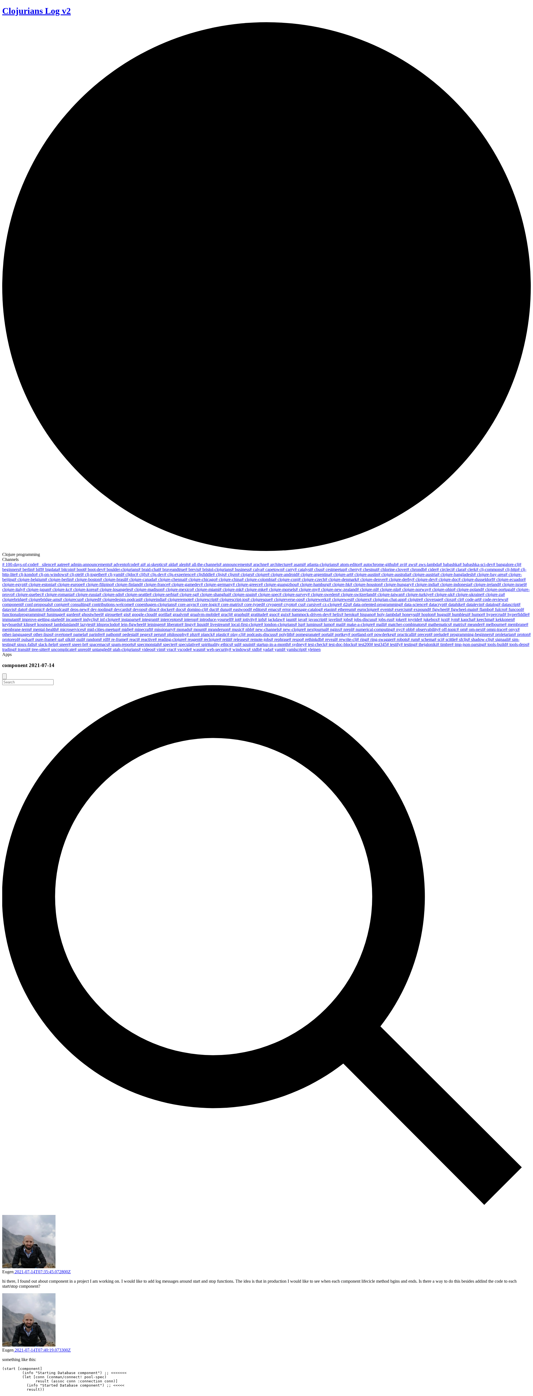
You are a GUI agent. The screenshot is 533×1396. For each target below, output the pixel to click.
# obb (408, 629)
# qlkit (67, 639)
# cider (431, 569)
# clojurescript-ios (231, 599)
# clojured (90, 599)
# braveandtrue (172, 569)
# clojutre (412, 599)
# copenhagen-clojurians (153, 604)
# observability (425, 629)
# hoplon (426, 614)
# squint (246, 644)
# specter (167, 644)
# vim (158, 649)
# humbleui (458, 614)
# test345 (379, 644)
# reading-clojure (169, 639)
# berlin (25, 569)
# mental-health (43, 629)
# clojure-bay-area (489, 574)
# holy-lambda (386, 614)
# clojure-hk (339, 584)
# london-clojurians (278, 624)
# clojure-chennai (170, 579)
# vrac (168, 649)
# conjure (59, 604)
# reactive (146, 639)
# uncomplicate (61, 649)
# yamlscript (294, 649)
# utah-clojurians (124, 649)
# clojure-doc (446, 579)
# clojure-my (307, 589)
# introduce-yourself (214, 619)
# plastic (220, 634)
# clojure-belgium (29, 579)
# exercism (400, 609)
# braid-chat (148, 569)
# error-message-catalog (300, 609)
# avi (400, 564)
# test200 (363, 644)
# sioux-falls (24, 644)
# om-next (474, 629)
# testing (408, 644)
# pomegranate (305, 634)
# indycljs (88, 619)
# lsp (299, 624)
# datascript (508, 604)
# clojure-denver (371, 579)
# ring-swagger (380, 639)
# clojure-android (282, 574)
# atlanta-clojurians (320, 564)
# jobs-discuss (363, 619)
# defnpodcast (54, 609)
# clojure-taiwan (388, 594)
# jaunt (289, 619)
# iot (235, 619)
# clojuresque (259, 599)
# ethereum (344, 609)
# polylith (284, 634)
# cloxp (447, 599)
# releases (238, 639)
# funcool (513, 609)
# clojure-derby (399, 579)
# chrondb (416, 569)
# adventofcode (123, 564)
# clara (458, 569)
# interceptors (169, 619)
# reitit (224, 639)
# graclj (224, 614)
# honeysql (408, 614)
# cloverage (431, 599)
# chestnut (368, 569)
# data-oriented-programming (375, 604)
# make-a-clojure (358, 624)
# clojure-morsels (281, 589)
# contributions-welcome (110, 604)
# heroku (349, 614)
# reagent (192, 639)
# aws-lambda (427, 564)
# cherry (352, 569)
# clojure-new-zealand (337, 589)
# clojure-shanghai (213, 594)
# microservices (70, 629)
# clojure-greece (247, 584)
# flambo (484, 609)
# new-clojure (292, 629)
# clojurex (360, 599)
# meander (473, 624)
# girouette (111, 614)
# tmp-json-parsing (467, 644)
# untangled (99, 649)
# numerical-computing (372, 629)
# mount (197, 629)
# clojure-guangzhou (279, 584)
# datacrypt (435, 604)
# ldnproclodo (105, 624)
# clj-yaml (113, 574)
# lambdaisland (64, 624)
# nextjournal (315, 629)
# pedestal (128, 634)
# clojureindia (152, 599)
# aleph (182, 564)
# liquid (200, 624)
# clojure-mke (254, 589)
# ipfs (260, 619)
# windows (238, 649)
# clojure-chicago (200, 579)
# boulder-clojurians (120, 569)
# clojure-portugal (497, 589)
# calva (256, 569)
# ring (362, 639)
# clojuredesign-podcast (119, 599)
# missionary (162, 629)
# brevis (192, 569)
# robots (400, 639)
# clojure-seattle (135, 594)
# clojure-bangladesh (455, 574)
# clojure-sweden (323, 594)
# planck (205, 634)
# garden (70, 614)
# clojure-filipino (97, 584)
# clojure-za (492, 594)
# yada (265, 649)
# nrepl (346, 629)
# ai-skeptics (154, 564)
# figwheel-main (461, 609)
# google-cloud (142, 614)
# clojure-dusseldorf (475, 579)
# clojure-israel (512, 584)
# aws (410, 564)
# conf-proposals (36, 604)
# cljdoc (129, 574)
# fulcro (498, 609)
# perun (157, 634)
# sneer (62, 644)
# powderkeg (382, 634)
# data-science (413, 604)
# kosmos (42, 624)
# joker (398, 619)
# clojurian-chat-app (386, 599)
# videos (146, 649)
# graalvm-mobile (202, 614)
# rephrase (280, 639)
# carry (288, 569)
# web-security (216, 649)
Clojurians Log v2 (36, 11)
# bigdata (50, 569)
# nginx (333, 629)
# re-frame (117, 639)
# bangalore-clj (506, 564)
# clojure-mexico (177, 589)
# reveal (329, 639)
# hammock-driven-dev (308, 614)
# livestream (217, 624)
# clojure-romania (57, 594)
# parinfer (94, 634)
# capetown (272, 569)
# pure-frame (43, 639)
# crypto (287, 604)
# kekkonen (502, 619)
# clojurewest (340, 599)
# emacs (272, 609)
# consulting (78, 604)
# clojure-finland (126, 584)
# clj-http (509, 569)
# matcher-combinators (405, 624)
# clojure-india (424, 584)
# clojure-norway (414, 589)
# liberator (172, 624)
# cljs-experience (178, 574)
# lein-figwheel (131, 624)
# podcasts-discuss (259, 634)
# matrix (457, 624)
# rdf (104, 639)
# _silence (45, 564)
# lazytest (85, 624)
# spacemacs (97, 644)
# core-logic (207, 604)
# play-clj (235, 634)
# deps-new (77, 609)
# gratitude (256, 614)
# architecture (278, 564)
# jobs (345, 619)
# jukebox (429, 619)
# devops (137, 609)
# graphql (239, 614)
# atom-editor (348, 564)
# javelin (332, 619)
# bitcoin (65, 569)
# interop (188, 619)
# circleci (444, 569)
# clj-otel (74, 574)
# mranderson (216, 629)
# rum (413, 639)
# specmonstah (147, 644)
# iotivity (247, 619)
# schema (426, 639)
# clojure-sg (186, 594)
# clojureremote (178, 599)
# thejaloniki (426, 644)
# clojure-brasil (113, 579)
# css (299, 604)
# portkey (339, 634)
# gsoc (271, 614)
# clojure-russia (85, 594)
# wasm (196, 649)
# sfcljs (462, 639)
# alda (170, 564)
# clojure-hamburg (313, 584)
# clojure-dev (423, 579)
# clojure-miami (205, 589)
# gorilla (162, 614)
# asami (297, 564)
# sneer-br (77, 644)
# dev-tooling (98, 609)
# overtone (60, 634)
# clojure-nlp (388, 589)
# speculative (186, 644)
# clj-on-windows (51, 574)
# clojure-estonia (39, 584)
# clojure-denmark (341, 579)
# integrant (148, 619)
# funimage (53, 614)
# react (132, 639)
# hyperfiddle (515, 614)
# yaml (277, 649)
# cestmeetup (333, 569)
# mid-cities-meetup (101, 629)
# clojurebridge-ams (42, 599)
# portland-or (359, 634)
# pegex (143, 634)
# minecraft (141, 629)
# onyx (511, 629)
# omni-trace (494, 629)
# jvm (452, 619)
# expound (419, 609)
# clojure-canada (140, 579)
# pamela (78, 634)
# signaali (500, 639)
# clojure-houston (365, 584)
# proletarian (503, 634)
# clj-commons (489, 569)
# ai (140, 564)
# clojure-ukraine (467, 594)
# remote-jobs (259, 639)
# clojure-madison (146, 589)
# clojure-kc (59, 589)
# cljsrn (231, 574)
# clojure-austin (364, 574)
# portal (324, 634)
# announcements (234, 564)
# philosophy (175, 634)
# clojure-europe (68, 584)
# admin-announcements (88, 564)
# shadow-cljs (480, 639)
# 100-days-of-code (19, 564)
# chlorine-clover (392, 569)
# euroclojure (365, 609)
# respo (295, 639)
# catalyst (303, 569)
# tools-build (495, 644)
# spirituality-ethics (214, 644)
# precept (422, 634)
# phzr (192, 634)
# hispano (365, 614)
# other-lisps (40, 634)
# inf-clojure (107, 619)
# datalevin (472, 604)
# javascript (315, 619)
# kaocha (465, 619)
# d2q (345, 604)
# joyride (412, 619)
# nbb (247, 629)
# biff (37, 569)
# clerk (470, 569)
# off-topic (447, 629)
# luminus (311, 624)
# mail (338, 624)
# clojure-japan (36, 589)
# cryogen (271, 604)
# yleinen (313, 649)
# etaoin (328, 609)
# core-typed (252, 604)
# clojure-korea (83, 589)
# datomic (33, 609)
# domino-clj (195, 609)
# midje (124, 629)
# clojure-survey (293, 594)
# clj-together (93, 574)
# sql (235, 644)
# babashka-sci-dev (476, 564)
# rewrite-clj (346, 639)
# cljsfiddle (203, 574)
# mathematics (437, 624)
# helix (335, 614)
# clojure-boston (86, 579)
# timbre (444, 644)
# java (300, 619)
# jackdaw (274, 619)
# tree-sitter (38, 649)
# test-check (315, 644)
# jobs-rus (383, 619)
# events (384, 609)
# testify (394, 644)
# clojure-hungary (396, 584)
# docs (178, 609)
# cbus (316, 569)
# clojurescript (204, 599)
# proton (521, 634)
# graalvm (178, 614)
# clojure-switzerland (356, 594)
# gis (124, 614)
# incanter (71, 619)
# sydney (297, 644)
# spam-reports (121, 644)
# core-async (186, 604)
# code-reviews (492, 599)
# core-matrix (229, 604)
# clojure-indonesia (453, 584)
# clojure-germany (217, 584)
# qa (58, 639)
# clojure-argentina (313, 574)
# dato (19, 609)
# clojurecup (71, 599)
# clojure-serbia (162, 594)
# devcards (119, 609)
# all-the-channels (203, 564)
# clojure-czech (311, 579)
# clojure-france (154, 584)
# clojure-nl (367, 589)
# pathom (111, 634)
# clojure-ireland (484, 584)
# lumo (326, 624)
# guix (282, 614)
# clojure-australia (393, 574)
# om (461, 629)
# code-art (470, 599)
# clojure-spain (242, 594)
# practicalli (404, 634)
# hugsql (441, 614)
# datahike (454, 604)
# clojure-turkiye (417, 594)
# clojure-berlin (58, 579)
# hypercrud (493, 614)
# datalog (490, 604)
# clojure (259, 574)
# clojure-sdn (110, 594)
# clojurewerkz (316, 599)
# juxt (442, 619)
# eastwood (240, 609)
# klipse (27, 624)
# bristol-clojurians (215, 569)
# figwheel (438, 609)
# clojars (244, 574)
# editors (257, 609)
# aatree (60, 564)
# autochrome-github (378, 564)
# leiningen (154, 624)
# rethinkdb (312, 639)
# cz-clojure (329, 604)
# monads (181, 629)
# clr (458, 599)
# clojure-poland (467, 589)
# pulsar (25, 639)
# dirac (151, 609)
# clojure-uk (441, 594)
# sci (438, 639)
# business (241, 569)
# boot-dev (93, 569)
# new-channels (266, 629)
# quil (78, 639)
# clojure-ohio (441, 589)
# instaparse (128, 619)
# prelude (438, 634)
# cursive (311, 604)
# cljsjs (219, 574)
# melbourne (493, 624)
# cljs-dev (155, 574)
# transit (21, 649)
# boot (78, 569)
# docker (164, 609)
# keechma (482, 619)
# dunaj (223, 609)
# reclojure (209, 639)
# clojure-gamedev (184, 584)
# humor (475, 614)
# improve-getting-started (40, 619)
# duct (211, 609)
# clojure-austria (423, 574)
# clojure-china (228, 579)
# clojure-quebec (27, 594)
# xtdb (254, 649)
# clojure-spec (267, 594)
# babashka (449, 564)
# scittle (449, 639)
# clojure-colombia (258, 579)
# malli (379, 624)
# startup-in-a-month (271, 644)
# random (91, 639)
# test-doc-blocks (340, 644)
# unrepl (81, 649)
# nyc (398, 629)
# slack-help (45, 644)
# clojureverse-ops (287, 599)
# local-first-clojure (244, 624)
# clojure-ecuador (508, 579)
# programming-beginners (469, 634)
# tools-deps (516, 644)
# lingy (187, 624)
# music (235, 629)
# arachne (258, 564)
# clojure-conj (286, 579)
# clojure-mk (230, 589)
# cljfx (141, 574)
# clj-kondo (26, 574)
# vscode (182, 649)
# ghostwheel (90, 614)
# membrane (515, 624)
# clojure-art (340, 574)
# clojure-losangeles (113, 589)
